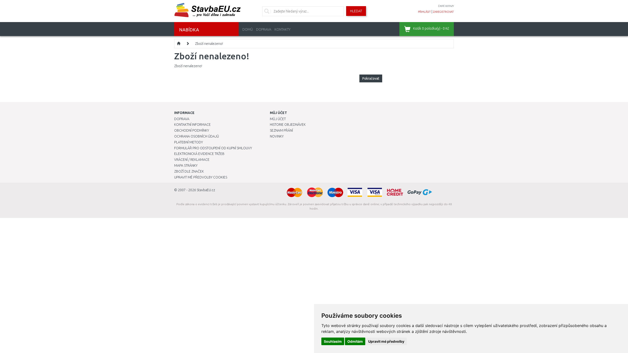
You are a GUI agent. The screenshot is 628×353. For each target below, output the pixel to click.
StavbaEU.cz (206, 190)
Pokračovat (370, 78)
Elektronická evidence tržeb (199, 154)
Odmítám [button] (355, 341)
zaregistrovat (443, 11)
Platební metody (188, 142)
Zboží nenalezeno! (209, 44)
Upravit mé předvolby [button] (386, 341)
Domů (247, 29)
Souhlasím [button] (333, 341)
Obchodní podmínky (191, 130)
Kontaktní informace (192, 124)
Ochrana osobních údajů (196, 136)
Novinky (277, 136)
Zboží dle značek (189, 171)
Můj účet (278, 119)
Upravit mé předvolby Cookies (200, 177)
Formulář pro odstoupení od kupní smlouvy (213, 148)
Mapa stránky (185, 165)
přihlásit (424, 11)
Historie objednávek (288, 124)
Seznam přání (281, 130)
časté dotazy (446, 6)
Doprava (263, 29)
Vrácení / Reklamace (191, 160)
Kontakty (282, 29)
